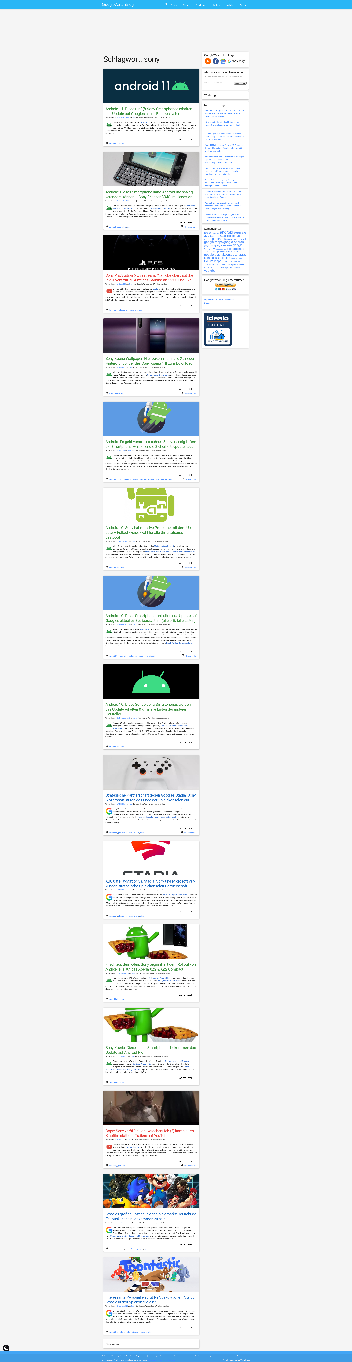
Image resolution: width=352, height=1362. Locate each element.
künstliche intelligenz (237, 258)
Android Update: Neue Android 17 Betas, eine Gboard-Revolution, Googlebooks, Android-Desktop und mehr (225, 148)
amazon (215, 233)
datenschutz (214, 236)
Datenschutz (230, 299)
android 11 (113, 143)
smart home (225, 265)
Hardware (216, 5)
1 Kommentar (190, 479)
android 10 (114, 567)
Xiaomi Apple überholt (160, 208)
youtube (138, 310)
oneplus (130, 656)
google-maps (213, 242)
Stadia (155, 289)
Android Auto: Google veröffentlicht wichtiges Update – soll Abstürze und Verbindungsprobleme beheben (224, 160)
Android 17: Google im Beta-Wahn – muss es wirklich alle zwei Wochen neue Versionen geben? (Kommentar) (224, 113)
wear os (237, 268)
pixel (225, 261)
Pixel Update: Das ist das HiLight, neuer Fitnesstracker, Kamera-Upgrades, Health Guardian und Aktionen (223, 125)
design (223, 236)
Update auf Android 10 (164, 546)
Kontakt (219, 299)
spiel (141, 1249)
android (112, 227)
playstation (124, 310)
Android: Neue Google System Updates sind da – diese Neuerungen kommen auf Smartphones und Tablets (224, 183)
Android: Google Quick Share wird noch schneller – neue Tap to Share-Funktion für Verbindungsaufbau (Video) (223, 206)
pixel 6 (231, 261)
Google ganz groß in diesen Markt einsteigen (129, 1236)
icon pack (210, 258)
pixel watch (238, 261)
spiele (146, 1249)
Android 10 (144, 629)
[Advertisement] (176, 31)
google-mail (239, 239)
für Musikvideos (133, 1147)
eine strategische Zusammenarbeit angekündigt (159, 817)
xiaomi (171, 479)
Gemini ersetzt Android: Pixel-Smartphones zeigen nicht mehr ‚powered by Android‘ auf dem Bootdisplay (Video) (224, 194)
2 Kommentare (190, 393)
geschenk (219, 239)
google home (208, 252)
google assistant (223, 245)
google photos (219, 252)
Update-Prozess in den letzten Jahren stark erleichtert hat (170, 551)
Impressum (209, 299)
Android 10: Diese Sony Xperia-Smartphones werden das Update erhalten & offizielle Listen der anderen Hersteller (148, 709)
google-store (209, 246)
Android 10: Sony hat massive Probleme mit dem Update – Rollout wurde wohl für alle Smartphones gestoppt (148, 532)
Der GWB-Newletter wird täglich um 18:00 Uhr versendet (223, 76)
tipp (222, 268)
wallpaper (118, 393)
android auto (240, 233)
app (206, 235)
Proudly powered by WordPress (236, 1360)
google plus (234, 255)
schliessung (216, 265)
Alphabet (230, 5)
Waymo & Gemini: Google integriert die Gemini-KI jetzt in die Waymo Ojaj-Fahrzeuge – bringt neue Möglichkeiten (224, 217)
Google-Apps (201, 5)
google (112, 1249)
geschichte (121, 227)
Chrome (186, 5)
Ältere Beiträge (112, 1344)
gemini (207, 239)
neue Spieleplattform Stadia (175, 895)
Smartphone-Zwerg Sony (158, 375)
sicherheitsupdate (146, 479)
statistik (164, 479)
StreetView (216, 268)
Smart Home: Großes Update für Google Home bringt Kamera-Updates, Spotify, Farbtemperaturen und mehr (222, 171)
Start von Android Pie (142, 1064)
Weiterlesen (186, 139)
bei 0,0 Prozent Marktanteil (169, 981)
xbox (142, 833)
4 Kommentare (190, 227)
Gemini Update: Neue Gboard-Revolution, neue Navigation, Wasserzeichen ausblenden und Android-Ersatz (224, 136)
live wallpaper (213, 261)
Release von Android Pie (159, 978)
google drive (228, 249)
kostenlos (223, 258)
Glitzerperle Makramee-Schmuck (161, 1360)
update (228, 267)
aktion (207, 232)
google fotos (238, 249)
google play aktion (217, 254)
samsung (134, 479)
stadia (136, 833)
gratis (242, 254)
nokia (126, 479)
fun (110, 1165)
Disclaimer (208, 303)
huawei (120, 479)
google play (232, 251)
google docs (219, 249)
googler (127, 1332)
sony (121, 143)
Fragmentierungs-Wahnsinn (177, 1061)
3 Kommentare (190, 833)
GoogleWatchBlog (118, 4)
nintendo (129, 1249)
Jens (134, 117)
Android (174, 5)
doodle (231, 235)
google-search (233, 242)
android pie (114, 999)
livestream (113, 310)
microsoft (113, 833)
